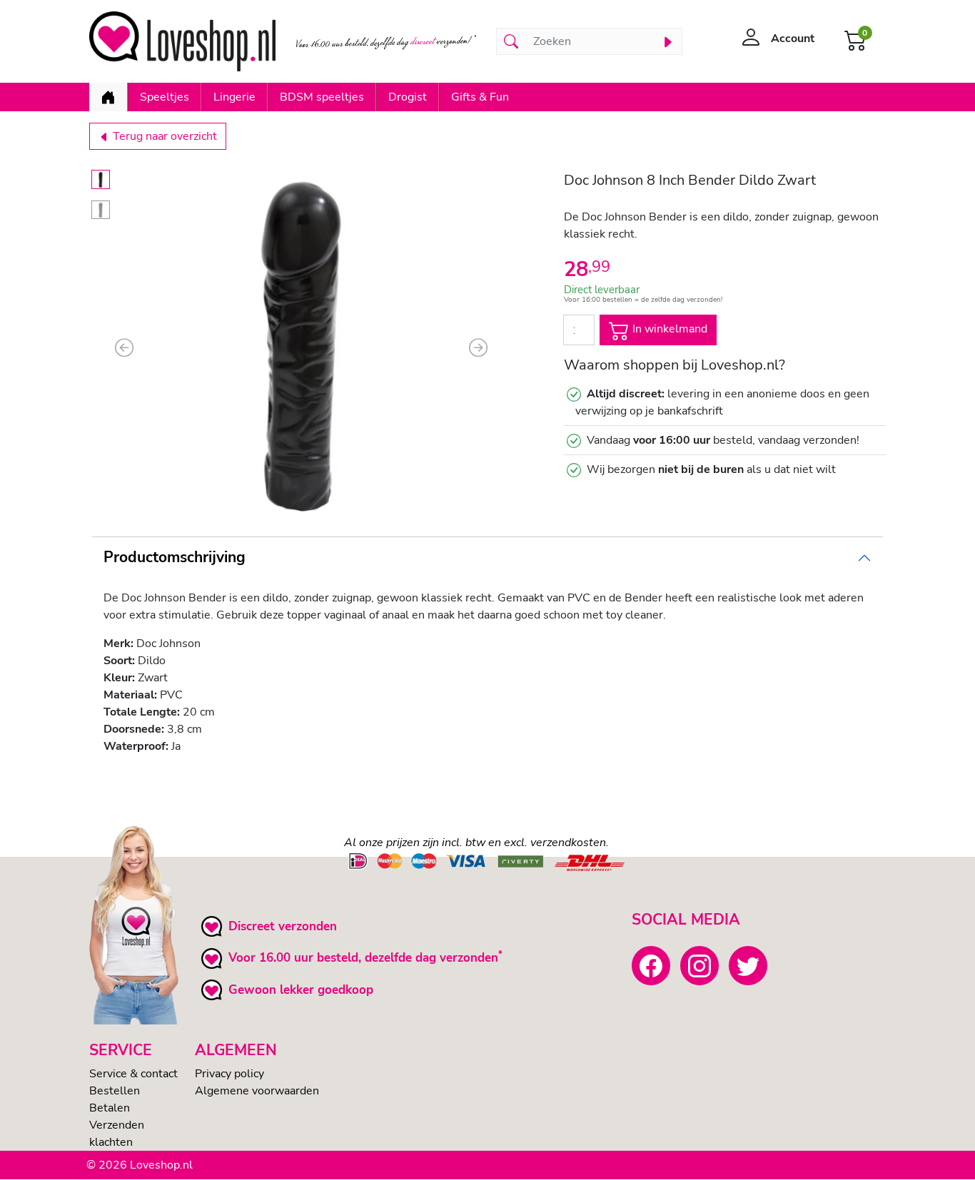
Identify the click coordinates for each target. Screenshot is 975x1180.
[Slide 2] (100, 210)
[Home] (108, 97)
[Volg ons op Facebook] (651, 965)
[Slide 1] (100, 179)
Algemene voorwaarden (257, 1091)
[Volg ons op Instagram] (699, 965)
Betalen (109, 1108)
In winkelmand (668, 329)
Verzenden (116, 1125)
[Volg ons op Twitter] (748, 965)
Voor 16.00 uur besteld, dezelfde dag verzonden (363, 958)
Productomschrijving (174, 557)
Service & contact (133, 1074)
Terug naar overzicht (163, 136)
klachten (111, 1142)
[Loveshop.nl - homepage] (182, 41)
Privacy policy (229, 1074)
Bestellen (114, 1091)
